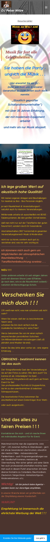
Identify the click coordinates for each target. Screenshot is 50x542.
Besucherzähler (25, 21)
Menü (46, 7)
